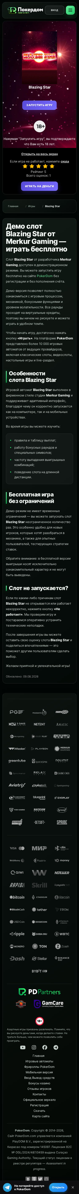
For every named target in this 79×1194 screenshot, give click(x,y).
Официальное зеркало (39, 1099)
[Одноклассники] (34, 1179)
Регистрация (39, 1105)
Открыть (58, 1187)
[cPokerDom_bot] (56, 1047)
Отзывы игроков (39, 1088)
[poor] (31, 166)
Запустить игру (39, 105)
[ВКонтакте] (28, 1179)
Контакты (39, 1094)
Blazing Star (52, 206)
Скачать (39, 1110)
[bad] (25, 166)
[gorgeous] (52, 166)
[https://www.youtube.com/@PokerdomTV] (22, 1047)
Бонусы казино (39, 1083)
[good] (45, 166)
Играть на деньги (39, 186)
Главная (13, 206)
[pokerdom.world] (33, 1047)
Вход (54, 10)
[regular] (38, 166)
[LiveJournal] (52, 1179)
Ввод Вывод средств (39, 1077)
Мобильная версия (39, 1072)
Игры (31, 206)
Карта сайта (41, 1116)
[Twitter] (40, 1179)
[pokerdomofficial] (45, 1047)
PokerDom (45, 276)
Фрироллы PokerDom (39, 1066)
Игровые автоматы (39, 1061)
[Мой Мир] (46, 1179)
